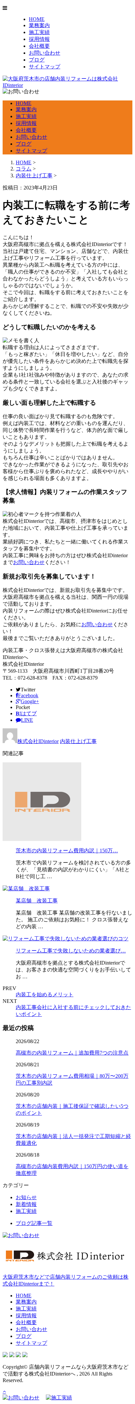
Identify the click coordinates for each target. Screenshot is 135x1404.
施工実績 (39, 32)
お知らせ (26, 1197)
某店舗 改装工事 (37, 900)
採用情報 (39, 39)
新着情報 (26, 1204)
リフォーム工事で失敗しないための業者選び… (71, 950)
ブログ (37, 59)
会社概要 (39, 46)
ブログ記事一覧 (34, 1223)
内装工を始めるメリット (44, 994)
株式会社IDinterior (38, 741)
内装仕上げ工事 (34, 175)
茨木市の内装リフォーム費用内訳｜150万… (67, 850)
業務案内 (39, 25)
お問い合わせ (44, 53)
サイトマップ (44, 66)
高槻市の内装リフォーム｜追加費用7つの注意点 (72, 1053)
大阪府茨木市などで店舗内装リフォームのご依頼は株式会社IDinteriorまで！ (65, 1280)
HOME (37, 19)
